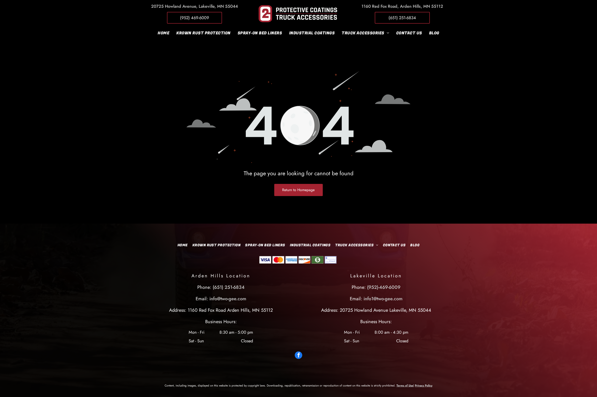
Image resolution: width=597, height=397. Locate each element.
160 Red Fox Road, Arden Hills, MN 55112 (403, 6)
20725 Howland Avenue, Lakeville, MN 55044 (194, 6)
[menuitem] (163, 33)
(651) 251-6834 (229, 287)
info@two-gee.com (227, 298)
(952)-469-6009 (383, 287)
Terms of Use (404, 385)
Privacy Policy (423, 385)
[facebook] (298, 355)
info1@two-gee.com (383, 298)
